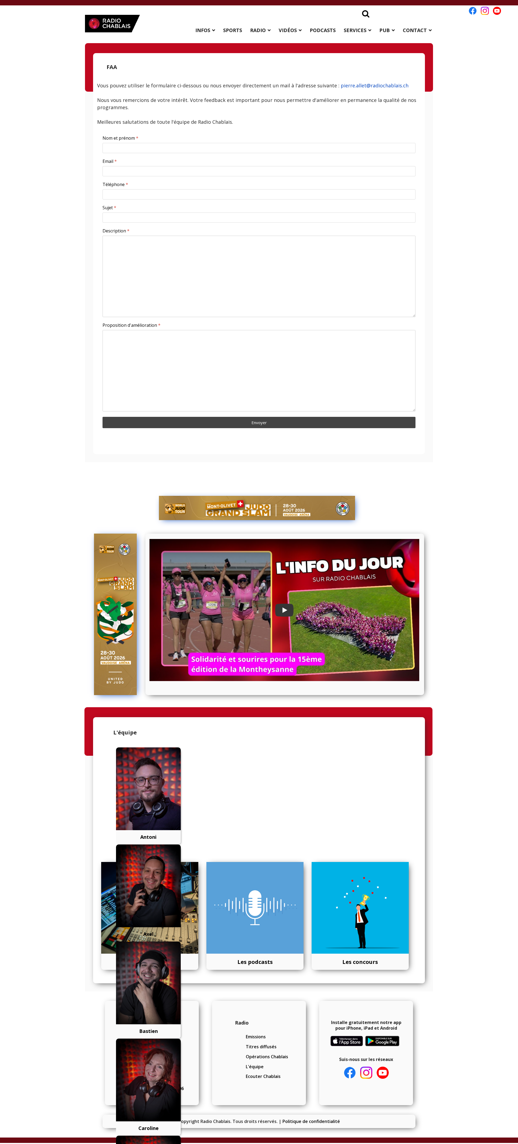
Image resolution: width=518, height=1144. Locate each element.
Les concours (360, 962)
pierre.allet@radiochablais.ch (374, 85)
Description (116, 231)
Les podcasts (255, 962)
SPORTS (232, 30)
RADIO (258, 30)
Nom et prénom (120, 138)
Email (110, 161)
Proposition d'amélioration (132, 325)
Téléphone (115, 184)
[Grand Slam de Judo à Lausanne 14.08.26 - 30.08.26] (257, 508)
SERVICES (355, 30)
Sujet (109, 208)
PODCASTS (323, 30)
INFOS (202, 30)
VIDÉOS (288, 30)
